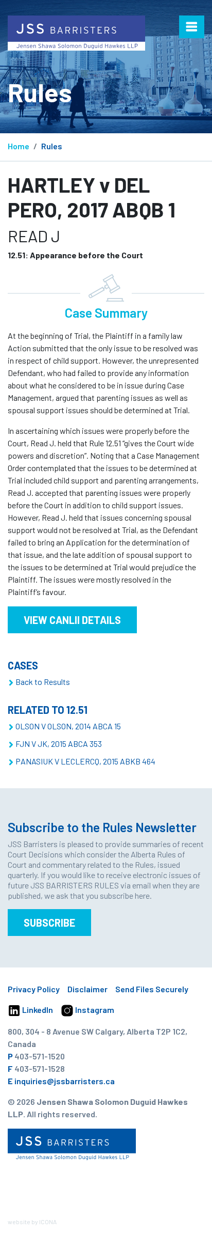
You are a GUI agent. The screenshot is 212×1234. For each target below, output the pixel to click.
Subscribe (49, 922)
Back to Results (42, 681)
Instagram (94, 1009)
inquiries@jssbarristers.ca (64, 1081)
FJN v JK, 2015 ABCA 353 (58, 743)
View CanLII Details (72, 620)
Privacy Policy (34, 989)
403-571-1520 (39, 1056)
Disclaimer (87, 989)
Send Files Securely (151, 989)
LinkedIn (37, 1009)
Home (18, 146)
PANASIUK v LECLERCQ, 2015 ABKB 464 (85, 761)
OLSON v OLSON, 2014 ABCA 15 (68, 726)
